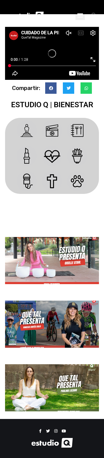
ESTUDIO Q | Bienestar (52, 104)
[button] (80, 15)
